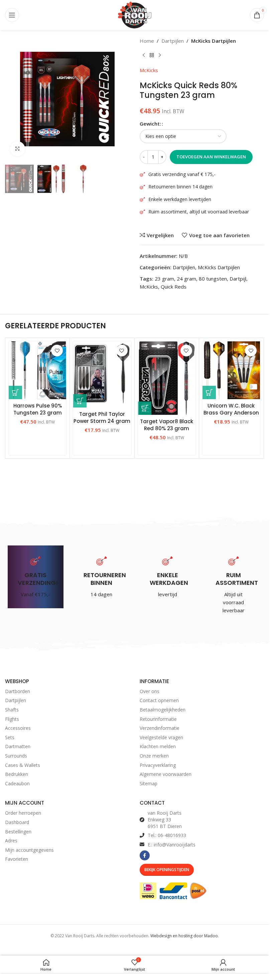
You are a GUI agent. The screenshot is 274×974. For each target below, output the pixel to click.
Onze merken (154, 756)
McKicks (149, 70)
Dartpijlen (172, 40)
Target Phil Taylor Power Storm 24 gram (102, 418)
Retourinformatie (158, 719)
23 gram (164, 278)
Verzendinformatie (159, 728)
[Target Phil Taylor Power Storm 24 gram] (102, 374)
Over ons (149, 691)
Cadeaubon (17, 783)
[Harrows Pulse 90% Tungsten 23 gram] (37, 370)
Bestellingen (18, 831)
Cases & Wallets (22, 765)
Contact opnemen (159, 700)
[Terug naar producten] (152, 55)
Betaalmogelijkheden (162, 709)
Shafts (12, 709)
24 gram (186, 278)
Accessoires (18, 728)
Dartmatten (17, 746)
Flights (12, 719)
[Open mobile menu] (12, 15)
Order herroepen (23, 813)
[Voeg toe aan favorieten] (57, 350)
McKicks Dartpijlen (213, 40)
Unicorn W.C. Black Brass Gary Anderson (231, 409)
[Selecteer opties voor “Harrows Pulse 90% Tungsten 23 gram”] (15, 392)
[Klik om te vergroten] (17, 148)
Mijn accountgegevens (29, 850)
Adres (11, 840)
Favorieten (16, 859)
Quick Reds (173, 286)
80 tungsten (213, 278)
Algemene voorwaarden (165, 774)
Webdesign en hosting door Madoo (184, 936)
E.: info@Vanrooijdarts (171, 844)
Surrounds (16, 756)
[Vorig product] (144, 55)
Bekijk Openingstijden (166, 869)
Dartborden (17, 691)
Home (147, 40)
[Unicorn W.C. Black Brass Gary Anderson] (231, 370)
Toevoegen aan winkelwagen (211, 157)
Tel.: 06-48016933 (167, 835)
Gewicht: (150, 123)
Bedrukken (16, 774)
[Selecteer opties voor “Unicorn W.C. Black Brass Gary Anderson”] (209, 392)
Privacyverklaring (158, 765)
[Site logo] (134, 14)
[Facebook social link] (145, 855)
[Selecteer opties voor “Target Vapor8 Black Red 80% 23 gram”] (144, 408)
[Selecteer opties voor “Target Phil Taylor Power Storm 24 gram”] (80, 401)
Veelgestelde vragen (161, 737)
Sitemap (148, 783)
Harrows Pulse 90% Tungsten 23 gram (37, 409)
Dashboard (17, 822)
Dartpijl (238, 278)
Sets (9, 737)
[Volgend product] (160, 55)
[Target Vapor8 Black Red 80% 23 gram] (166, 378)
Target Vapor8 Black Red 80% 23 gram (166, 425)
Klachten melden (158, 746)
